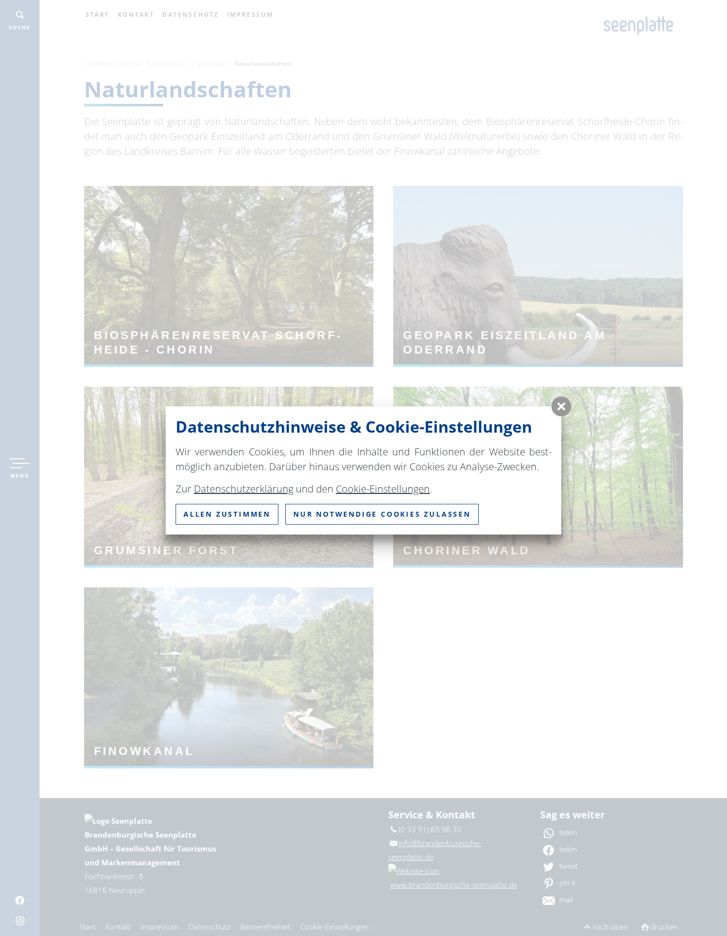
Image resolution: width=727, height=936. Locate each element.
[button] (561, 406)
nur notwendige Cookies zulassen (382, 514)
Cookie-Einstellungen (383, 488)
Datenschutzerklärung (243, 488)
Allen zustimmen (227, 514)
